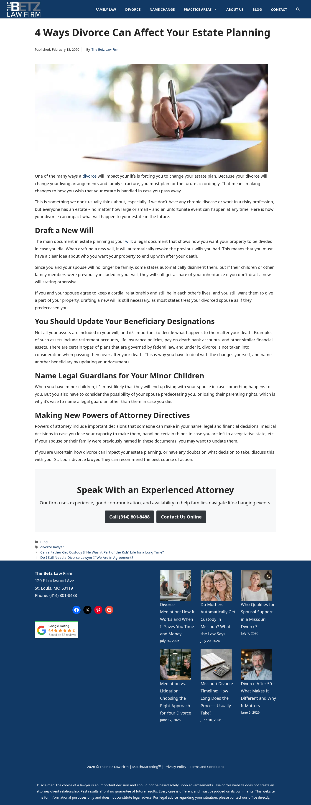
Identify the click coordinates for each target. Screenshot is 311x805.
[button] (298, 9)
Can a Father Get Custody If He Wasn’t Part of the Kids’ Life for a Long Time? (102, 552)
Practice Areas (198, 9)
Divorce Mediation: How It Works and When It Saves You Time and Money (177, 619)
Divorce (132, 9)
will (128, 241)
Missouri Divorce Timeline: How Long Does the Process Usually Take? (217, 698)
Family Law (105, 9)
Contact (279, 9)
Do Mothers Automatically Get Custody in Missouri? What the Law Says (218, 619)
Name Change (162, 9)
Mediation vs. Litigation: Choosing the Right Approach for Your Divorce (175, 698)
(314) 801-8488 (63, 595)
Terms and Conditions (207, 766)
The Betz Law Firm (105, 49)
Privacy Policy (175, 766)
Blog (257, 9)
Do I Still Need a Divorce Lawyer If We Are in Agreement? (86, 557)
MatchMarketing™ (146, 766)
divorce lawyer (52, 547)
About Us (234, 9)
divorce (90, 176)
